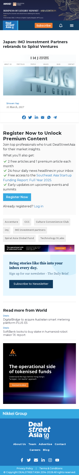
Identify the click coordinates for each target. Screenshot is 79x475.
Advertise (45, 444)
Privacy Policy (25, 468)
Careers (35, 449)
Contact (60, 444)
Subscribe (43, 25)
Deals (6, 315)
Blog (46, 449)
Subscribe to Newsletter (31, 284)
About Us (19, 444)
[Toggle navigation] (71, 25)
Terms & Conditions (50, 468)
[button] (61, 25)
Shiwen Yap (12, 103)
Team (32, 444)
